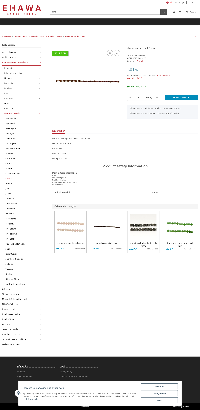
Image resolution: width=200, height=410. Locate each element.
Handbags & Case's (11, 334)
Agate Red (10, 123)
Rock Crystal (10, 143)
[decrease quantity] (130, 98)
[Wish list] (180, 11)
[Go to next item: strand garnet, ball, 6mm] (195, 36)
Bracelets (8, 83)
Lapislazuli (10, 223)
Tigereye (9, 269)
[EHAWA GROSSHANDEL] (21, 9)
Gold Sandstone (12, 173)
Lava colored (11, 233)
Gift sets (6, 289)
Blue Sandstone (12, 148)
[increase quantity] (157, 98)
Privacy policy (66, 371)
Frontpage (179, 2)
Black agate (10, 128)
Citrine (8, 163)
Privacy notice (32, 399)
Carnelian (9, 198)
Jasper (8, 193)
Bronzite (9, 153)
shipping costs (163, 75)
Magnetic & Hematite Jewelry (15, 299)
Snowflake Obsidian (14, 259)
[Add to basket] (54, 45)
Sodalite (9, 264)
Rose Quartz (11, 254)
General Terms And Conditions (74, 376)
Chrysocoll (10, 158)
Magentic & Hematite (15, 244)
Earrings (8, 88)
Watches (6, 324)
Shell (7, 249)
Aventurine (10, 138)
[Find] (163, 12)
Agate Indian (11, 118)
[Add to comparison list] (110, 53)
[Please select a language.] (168, 2)
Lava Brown (10, 228)
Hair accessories (9, 309)
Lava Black (10, 239)
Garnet (140, 61)
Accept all (159, 386)
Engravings (9, 98)
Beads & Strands (12, 113)
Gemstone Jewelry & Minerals (15, 62)
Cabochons (9, 108)
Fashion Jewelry (9, 57)
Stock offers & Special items (14, 339)
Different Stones (12, 279)
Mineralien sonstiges (13, 73)
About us (21, 371)
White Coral (10, 213)
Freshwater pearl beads (16, 284)
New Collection (9, 52)
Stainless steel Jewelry (12, 294)
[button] (174, 11)
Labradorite (10, 218)
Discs (6, 103)
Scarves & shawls (10, 329)
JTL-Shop (186, 406)
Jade (7, 188)
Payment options (24, 376)
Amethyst (9, 133)
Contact (192, 2)
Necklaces (8, 78)
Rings (6, 93)
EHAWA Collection (10, 304)
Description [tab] (58, 131)
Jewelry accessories (11, 314)
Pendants (8, 68)
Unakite (8, 274)
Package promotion (11, 344)
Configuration (159, 393)
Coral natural (11, 203)
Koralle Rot (10, 208)
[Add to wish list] (117, 53)
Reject (159, 400)
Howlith (8, 183)
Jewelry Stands (9, 319)
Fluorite (8, 168)
